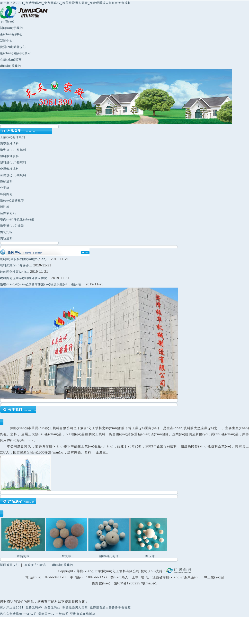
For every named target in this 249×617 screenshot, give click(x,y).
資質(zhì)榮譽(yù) (13, 47)
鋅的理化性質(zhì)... (14, 271)
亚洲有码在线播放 (82, 614)
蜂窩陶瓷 (6, 194)
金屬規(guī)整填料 (13, 175)
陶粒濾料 (6, 238)
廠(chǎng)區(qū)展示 (15, 53)
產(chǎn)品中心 (11, 34)
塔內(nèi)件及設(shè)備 (17, 219)
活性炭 (4, 207)
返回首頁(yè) (9, 565)
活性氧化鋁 (8, 213)
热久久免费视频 (11, 614)
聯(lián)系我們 (10, 66)
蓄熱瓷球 (23, 556)
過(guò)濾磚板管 (12, 200)
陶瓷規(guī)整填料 (13, 150)
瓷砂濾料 (6, 181)
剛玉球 (150, 556)
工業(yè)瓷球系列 (12, 137)
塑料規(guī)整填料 (13, 162)
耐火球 (66, 556)
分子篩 (4, 188)
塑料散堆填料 (9, 156)
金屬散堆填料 (9, 169)
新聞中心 (6, 40)
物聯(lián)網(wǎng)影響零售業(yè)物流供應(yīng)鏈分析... (42, 284)
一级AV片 (30, 614)
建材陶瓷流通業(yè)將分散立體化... (25, 278)
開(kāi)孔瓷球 (109, 556)
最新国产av (46, 614)
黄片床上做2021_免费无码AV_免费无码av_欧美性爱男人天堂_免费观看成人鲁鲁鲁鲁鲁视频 (65, 3)
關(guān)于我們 (11, 28)
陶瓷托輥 (6, 232)
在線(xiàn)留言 (11, 59)
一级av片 (62, 614)
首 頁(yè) (7, 21)
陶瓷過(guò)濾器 (12, 225)
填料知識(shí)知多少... (16, 265)
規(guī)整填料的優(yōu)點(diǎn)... (25, 259)
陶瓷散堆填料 (9, 143)
